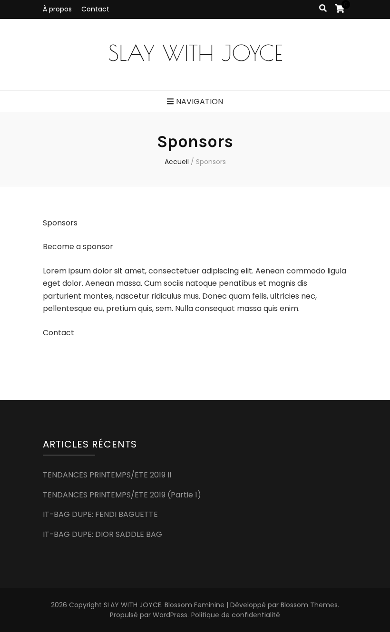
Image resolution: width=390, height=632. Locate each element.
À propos (57, 9)
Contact (95, 9)
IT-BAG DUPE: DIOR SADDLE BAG (102, 534)
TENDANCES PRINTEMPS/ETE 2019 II (107, 474)
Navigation (199, 101)
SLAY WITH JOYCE (195, 53)
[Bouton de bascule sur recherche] (323, 8)
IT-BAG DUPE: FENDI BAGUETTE (100, 514)
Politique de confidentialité (235, 615)
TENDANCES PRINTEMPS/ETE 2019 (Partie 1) (122, 494)
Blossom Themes (309, 605)
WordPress (170, 615)
